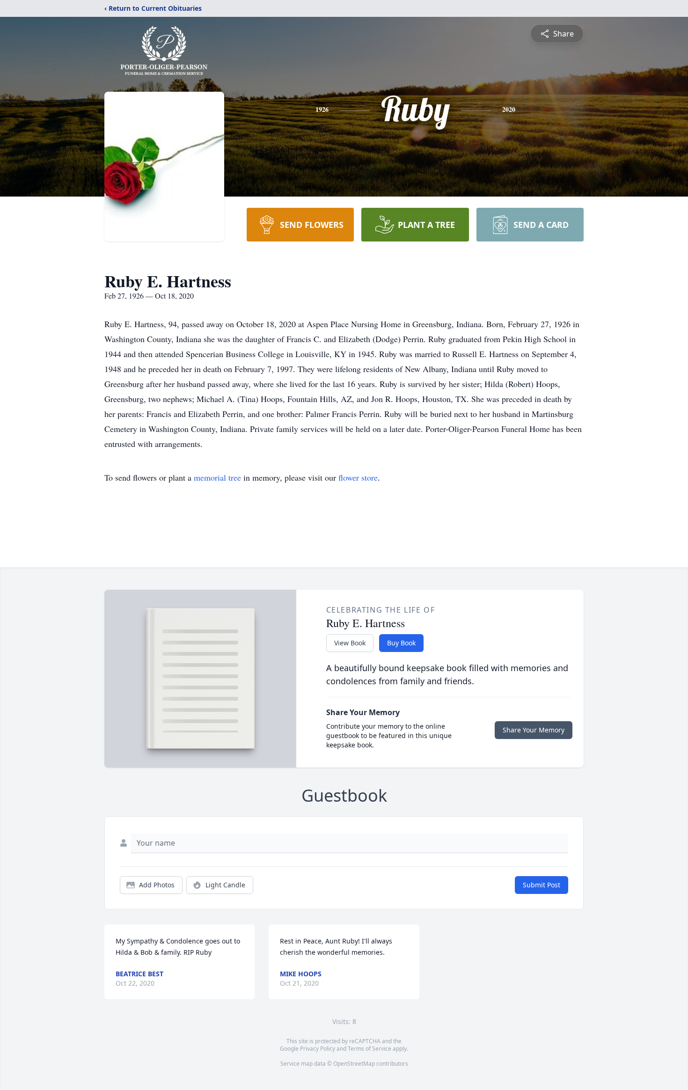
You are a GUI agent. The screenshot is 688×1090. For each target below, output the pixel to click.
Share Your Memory (533, 729)
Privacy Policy (317, 1049)
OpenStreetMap (354, 1064)
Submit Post (541, 884)
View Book (350, 642)
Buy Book (401, 642)
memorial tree (217, 477)
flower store (358, 477)
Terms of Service (369, 1049)
